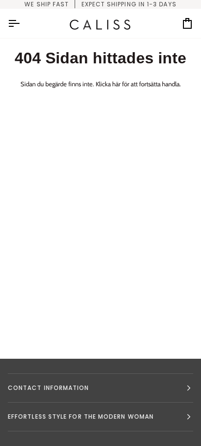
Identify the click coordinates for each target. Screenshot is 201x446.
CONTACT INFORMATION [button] (48, 388)
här (116, 84)
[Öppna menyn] (22, 23)
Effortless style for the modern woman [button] (81, 416)
